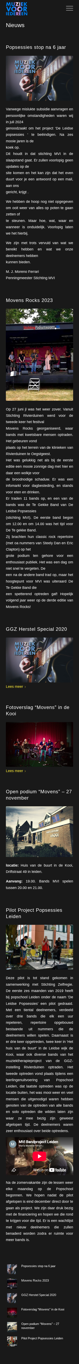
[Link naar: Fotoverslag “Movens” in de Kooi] (12, 1313)
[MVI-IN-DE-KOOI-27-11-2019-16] (39, 744)
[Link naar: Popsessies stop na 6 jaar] (12, 1269)
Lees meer (14, 686)
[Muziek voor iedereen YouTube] (39, 78)
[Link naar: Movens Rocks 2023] (12, 1284)
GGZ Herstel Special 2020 (36, 629)
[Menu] (67, 8)
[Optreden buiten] (39, 947)
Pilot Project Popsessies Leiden (42, 1338)
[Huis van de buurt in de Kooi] (39, 831)
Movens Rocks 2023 (29, 300)
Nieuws (15, 25)
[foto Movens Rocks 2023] (39, 355)
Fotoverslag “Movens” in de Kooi (42, 1309)
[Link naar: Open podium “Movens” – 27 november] (12, 1327)
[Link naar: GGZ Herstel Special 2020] (12, 1298)
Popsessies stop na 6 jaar (36, 47)
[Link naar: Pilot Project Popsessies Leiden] (12, 1341)
